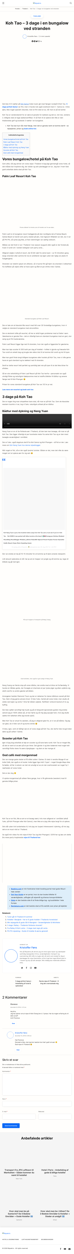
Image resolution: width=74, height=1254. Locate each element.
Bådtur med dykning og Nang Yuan (16, 147)
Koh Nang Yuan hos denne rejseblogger (25, 445)
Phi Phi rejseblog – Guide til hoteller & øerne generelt (27, 931)
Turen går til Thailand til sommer (19, 917)
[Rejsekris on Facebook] (60, 1249)
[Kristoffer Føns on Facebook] (26, 967)
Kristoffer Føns (21, 1033)
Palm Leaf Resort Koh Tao (12, 142)
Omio (13, 900)
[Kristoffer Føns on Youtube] (35, 967)
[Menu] (3, 3)
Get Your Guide (17, 894)
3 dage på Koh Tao (10, 145)
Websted (41, 1111)
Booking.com (16, 889)
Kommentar (6, 1071)
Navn (4, 1099)
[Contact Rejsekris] (69, 1249)
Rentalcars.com (17, 906)
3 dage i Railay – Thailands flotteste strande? (24, 925)
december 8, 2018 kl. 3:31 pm (18, 1007)
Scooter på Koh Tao (10, 150)
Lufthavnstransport (30, 1239)
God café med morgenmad (13, 153)
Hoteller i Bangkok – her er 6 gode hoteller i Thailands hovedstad (32, 920)
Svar (13, 1023)
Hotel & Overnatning (10, 1239)
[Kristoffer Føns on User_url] (22, 967)
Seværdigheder (47, 1239)
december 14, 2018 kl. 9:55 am (23, 1035)
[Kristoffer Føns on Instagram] (31, 967)
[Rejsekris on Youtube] (65, 1249)
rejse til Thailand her (32, 837)
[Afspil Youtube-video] (37, 863)
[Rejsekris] (37, 3)
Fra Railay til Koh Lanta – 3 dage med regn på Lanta (27, 928)
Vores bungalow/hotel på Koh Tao (15, 139)
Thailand (25, 8)
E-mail (5, 1111)
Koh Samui (25, 104)
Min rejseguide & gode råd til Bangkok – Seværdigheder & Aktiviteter (33, 922)
